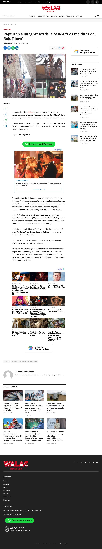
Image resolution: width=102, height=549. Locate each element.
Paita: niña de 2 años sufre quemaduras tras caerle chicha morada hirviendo (88, 138)
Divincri (31, 112)
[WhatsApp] (5, 120)
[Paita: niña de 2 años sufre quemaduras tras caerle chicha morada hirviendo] (74, 138)
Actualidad (40, 16)
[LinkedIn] (5, 125)
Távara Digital (63, 544)
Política (61, 16)
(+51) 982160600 (16, 514)
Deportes (79, 16)
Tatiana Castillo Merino (10, 43)
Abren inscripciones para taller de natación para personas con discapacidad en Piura (89, 126)
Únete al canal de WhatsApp (41, 144)
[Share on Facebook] (5, 48)
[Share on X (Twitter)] (9, 48)
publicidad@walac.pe (34, 510)
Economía (54, 16)
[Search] (95, 16)
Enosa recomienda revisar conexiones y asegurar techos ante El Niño (55, 407)
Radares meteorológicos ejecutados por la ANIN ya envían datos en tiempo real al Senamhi (12, 436)
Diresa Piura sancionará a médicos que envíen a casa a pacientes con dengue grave (34, 408)
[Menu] (98, 16)
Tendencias (70, 16)
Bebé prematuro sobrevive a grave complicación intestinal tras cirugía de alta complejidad (34, 436)
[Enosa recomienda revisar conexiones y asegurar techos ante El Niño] (56, 395)
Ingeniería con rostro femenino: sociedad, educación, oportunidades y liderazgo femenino (55, 436)
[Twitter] (5, 114)
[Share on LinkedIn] (17, 48)
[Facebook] (5, 109)
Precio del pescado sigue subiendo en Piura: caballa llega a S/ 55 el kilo (33, 2)
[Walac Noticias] (51, 9)
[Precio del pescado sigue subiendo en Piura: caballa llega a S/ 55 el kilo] (13, 395)
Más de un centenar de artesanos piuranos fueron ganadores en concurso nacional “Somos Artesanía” (89, 111)
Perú (47, 16)
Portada (32, 16)
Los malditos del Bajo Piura (28, 361)
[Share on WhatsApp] (13, 48)
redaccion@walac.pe (18, 510)
